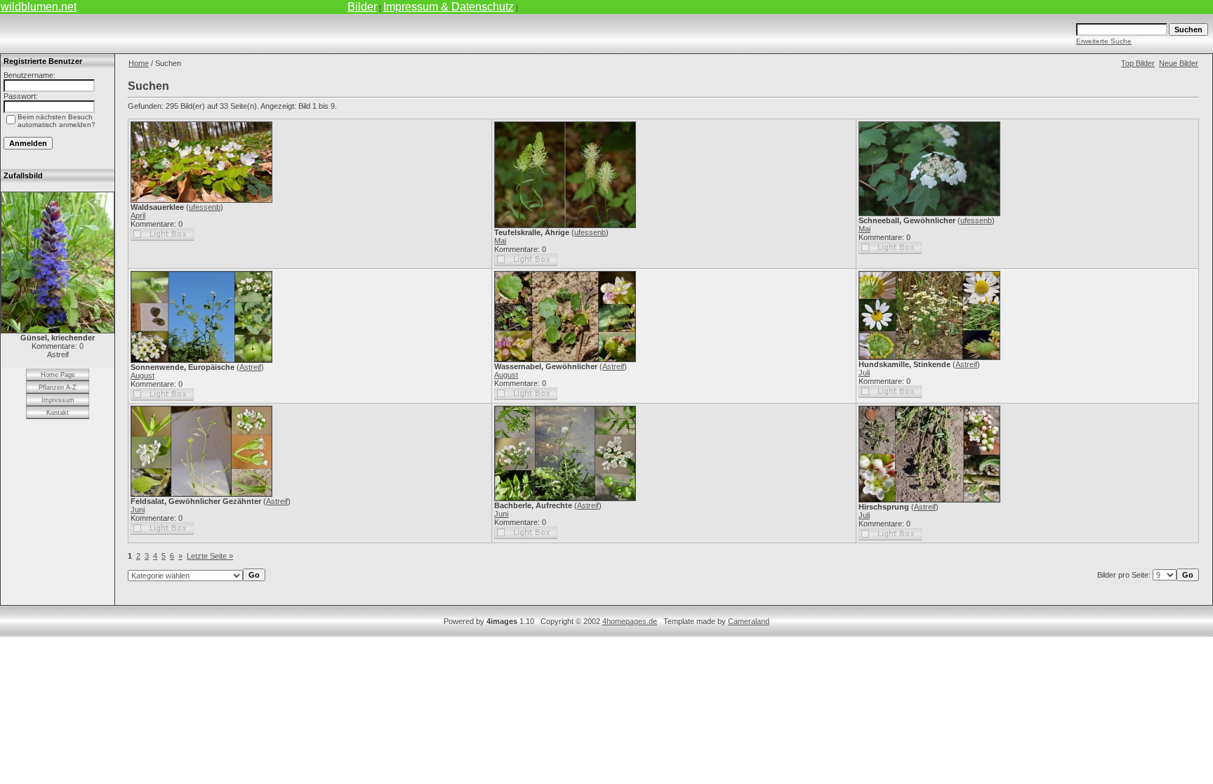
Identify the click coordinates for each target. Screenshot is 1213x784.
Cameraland (748, 621)
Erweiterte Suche (1104, 41)
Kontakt (57, 412)
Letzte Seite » (210, 556)
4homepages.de (629, 621)
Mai (500, 241)
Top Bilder (1138, 63)
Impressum (57, 400)
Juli (864, 372)
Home (138, 63)
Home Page (58, 374)
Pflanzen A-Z (58, 387)
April (138, 215)
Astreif (250, 367)
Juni (138, 509)
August (142, 375)
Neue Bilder (1178, 63)
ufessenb (204, 207)
